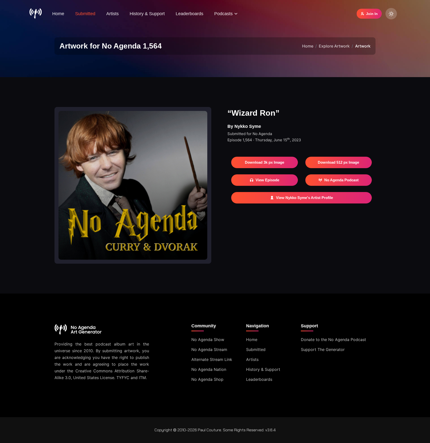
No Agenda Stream (209, 349)
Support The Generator (323, 349)
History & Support (147, 13)
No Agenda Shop (207, 379)
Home (58, 13)
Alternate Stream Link (211, 359)
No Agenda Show (207, 339)
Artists (112, 13)
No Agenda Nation (208, 369)
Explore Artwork (334, 46)
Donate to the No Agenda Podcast (333, 339)
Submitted (85, 13)
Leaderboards (189, 13)
